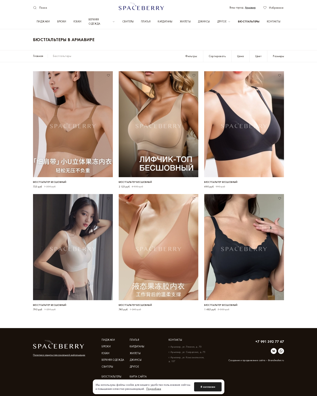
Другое (222, 21)
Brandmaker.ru (276, 360)
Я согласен (208, 387)
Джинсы (204, 21)
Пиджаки (43, 21)
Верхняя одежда (94, 22)
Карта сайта (138, 376)
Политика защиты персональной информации (59, 355)
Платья (145, 21)
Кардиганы (165, 21)
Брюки (61, 21)
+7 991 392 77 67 (269, 341)
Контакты (273, 21)
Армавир (250, 7)
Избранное (276, 8)
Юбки (77, 21)
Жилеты (185, 21)
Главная (38, 56)
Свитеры (128, 21)
